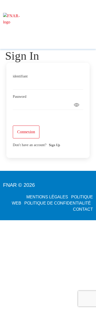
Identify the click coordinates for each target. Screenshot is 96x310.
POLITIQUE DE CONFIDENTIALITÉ (57, 203)
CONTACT (83, 209)
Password (19, 97)
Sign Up (54, 145)
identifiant (20, 76)
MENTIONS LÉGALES (47, 197)
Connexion (26, 132)
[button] (62, 33)
